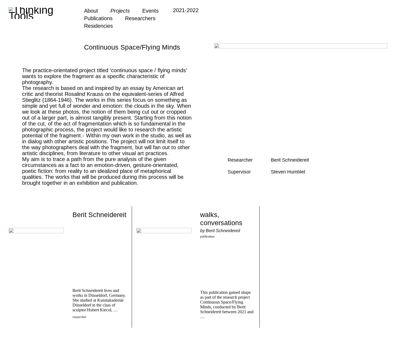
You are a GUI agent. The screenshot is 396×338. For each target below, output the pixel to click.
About (91, 11)
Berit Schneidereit (99, 214)
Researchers (140, 18)
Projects (120, 11)
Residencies (98, 26)
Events (150, 11)
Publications (98, 18)
